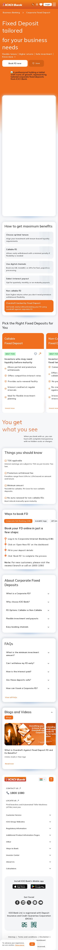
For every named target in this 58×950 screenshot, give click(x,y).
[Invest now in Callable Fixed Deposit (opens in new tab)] (40, 354)
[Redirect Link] (40, 353)
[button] (29, 712)
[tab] (18, 521)
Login (47, 4)
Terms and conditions (27, 937)
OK (32, 944)
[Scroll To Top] (51, 779)
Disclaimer (44, 937)
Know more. (19, 945)
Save (38, 63)
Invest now (10, 408)
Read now (9, 764)
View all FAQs (11, 697)
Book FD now (15, 63)
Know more (7, 57)
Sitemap (12, 937)
